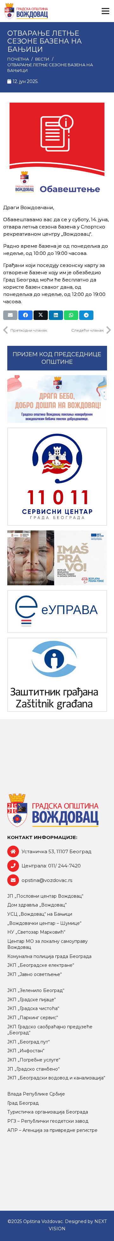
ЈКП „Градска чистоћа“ (33, 1008)
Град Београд (23, 1103)
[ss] (57, 476)
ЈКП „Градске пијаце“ (31, 999)
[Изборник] (105, 11)
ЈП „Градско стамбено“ (33, 1069)
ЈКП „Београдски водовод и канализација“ (56, 1078)
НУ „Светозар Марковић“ (36, 932)
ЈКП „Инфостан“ (25, 1051)
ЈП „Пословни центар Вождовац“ (45, 896)
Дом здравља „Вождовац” (37, 905)
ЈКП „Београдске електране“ (40, 965)
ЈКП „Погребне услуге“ (33, 1060)
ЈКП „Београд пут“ (28, 1042)
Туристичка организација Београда (47, 1112)
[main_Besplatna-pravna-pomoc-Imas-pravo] (57, 557)
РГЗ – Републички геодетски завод (47, 1121)
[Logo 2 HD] (57, 674)
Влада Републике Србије (36, 1094)
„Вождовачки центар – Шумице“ (44, 923)
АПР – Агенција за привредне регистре (52, 1130)
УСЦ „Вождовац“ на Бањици (39, 914)
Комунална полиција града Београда (49, 956)
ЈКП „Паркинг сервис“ (32, 1017)
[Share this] (25, 315)
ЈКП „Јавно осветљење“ (34, 974)
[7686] (57, 399)
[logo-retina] (26, 11)
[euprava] (57, 612)
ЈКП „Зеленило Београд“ (35, 990)
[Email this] (10, 315)
